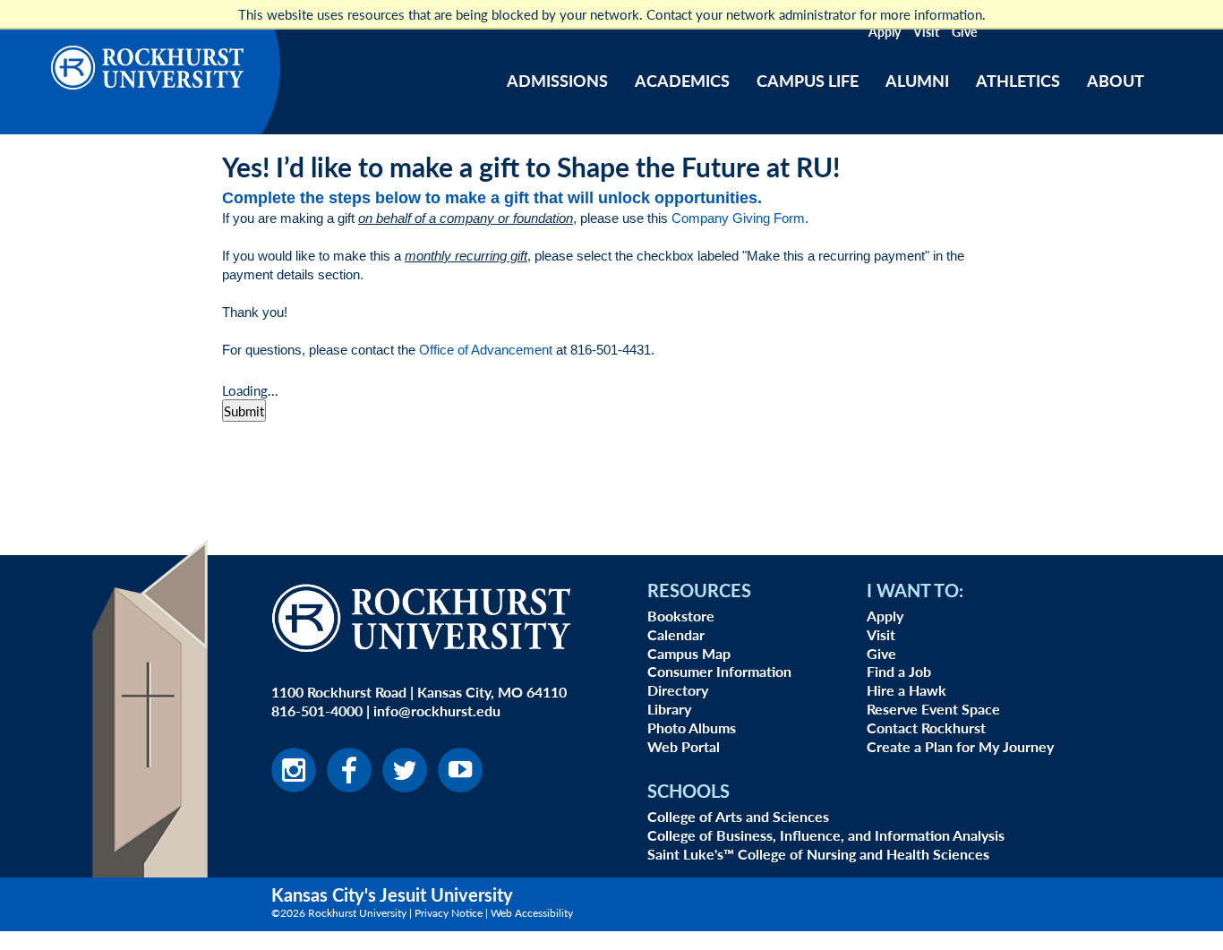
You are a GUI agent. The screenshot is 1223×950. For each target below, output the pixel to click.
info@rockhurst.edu (436, 710)
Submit (244, 410)
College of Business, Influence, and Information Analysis (826, 835)
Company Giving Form (738, 218)
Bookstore (680, 615)
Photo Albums (691, 727)
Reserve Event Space (933, 708)
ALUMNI (917, 80)
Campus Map (689, 653)
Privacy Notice (449, 912)
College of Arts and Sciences (738, 816)
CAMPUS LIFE (808, 80)
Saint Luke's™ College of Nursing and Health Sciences (818, 853)
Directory (677, 690)
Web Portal (683, 746)
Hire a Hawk (906, 690)
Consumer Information (719, 671)
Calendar (676, 634)
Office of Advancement (485, 349)
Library (669, 708)
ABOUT (1115, 80)
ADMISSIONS (557, 80)
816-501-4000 (317, 710)
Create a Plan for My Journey (960, 746)
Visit (926, 31)
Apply (884, 31)
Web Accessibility (532, 912)
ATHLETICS (1018, 80)
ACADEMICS (682, 80)
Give (964, 31)
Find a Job (899, 671)
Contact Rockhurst (926, 727)
